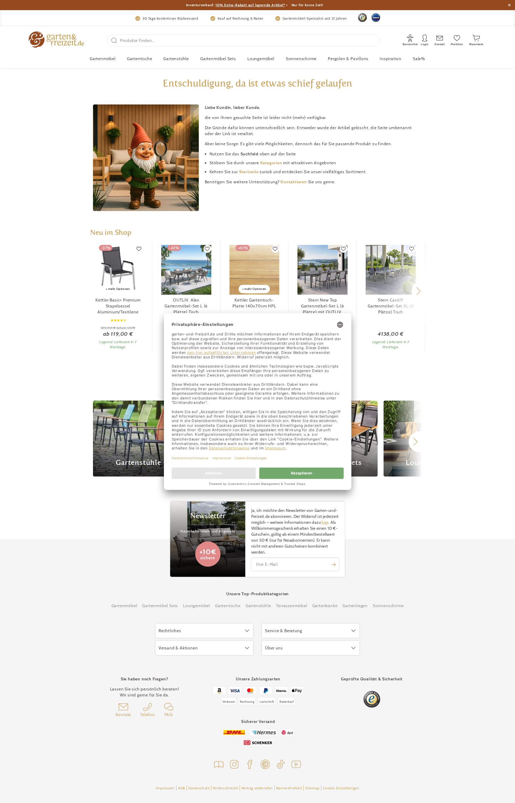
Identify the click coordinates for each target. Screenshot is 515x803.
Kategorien (271, 162)
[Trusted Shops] (362, 17)
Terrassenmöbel (291, 605)
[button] (418, 291)
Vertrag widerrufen (257, 788)
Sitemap (312, 788)
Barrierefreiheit (289, 788)
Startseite (249, 171)
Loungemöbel (260, 58)
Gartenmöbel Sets (218, 58)
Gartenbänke (325, 605)
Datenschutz (199, 788)
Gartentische (139, 58)
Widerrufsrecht (225, 788)
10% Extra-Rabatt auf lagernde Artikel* (250, 5)
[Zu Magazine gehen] (219, 765)
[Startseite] (56, 40)
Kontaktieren (294, 182)
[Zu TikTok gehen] (281, 765)
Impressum (165, 788)
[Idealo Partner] (375, 17)
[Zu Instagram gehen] (234, 765)
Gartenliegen (355, 605)
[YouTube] (296, 765)
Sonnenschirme (301, 58)
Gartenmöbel (124, 605)
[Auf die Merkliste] (139, 249)
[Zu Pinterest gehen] (265, 765)
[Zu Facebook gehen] (250, 765)
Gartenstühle (176, 58)
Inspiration (390, 58)
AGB (181, 788)
